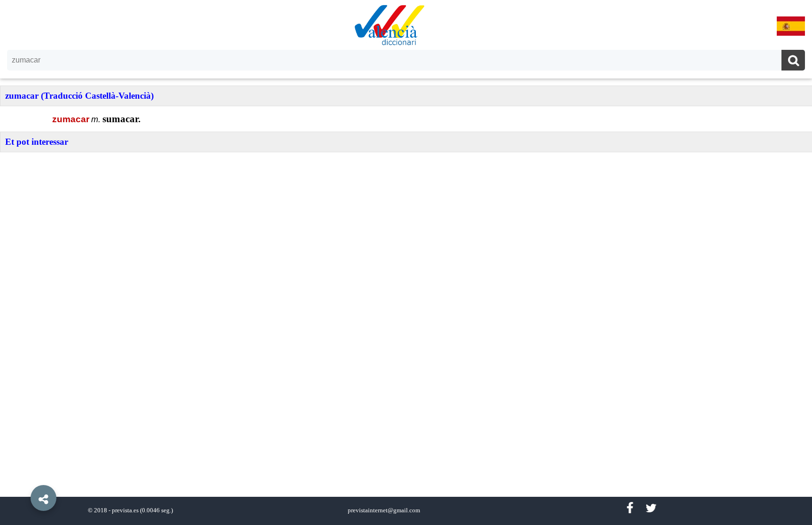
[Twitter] (651, 508)
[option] (406, 262)
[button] (23, 476)
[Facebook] (629, 508)
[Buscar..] (793, 61)
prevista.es (125, 510)
